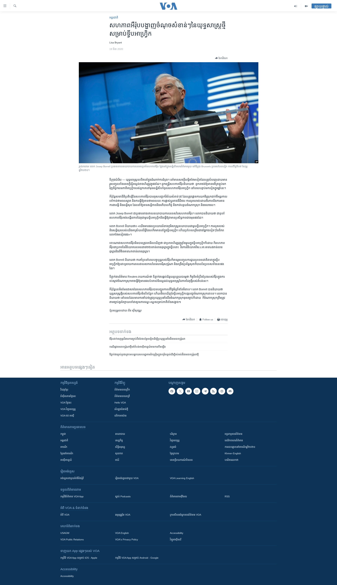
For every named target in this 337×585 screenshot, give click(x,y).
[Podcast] (221, 391)
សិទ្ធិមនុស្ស (120, 446)
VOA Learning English (182, 478)
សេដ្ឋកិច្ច (119, 440)
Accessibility (176, 533)
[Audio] (295, 6)
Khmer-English (233, 453)
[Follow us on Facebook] (171, 391)
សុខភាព (119, 453)
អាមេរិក (63, 446)
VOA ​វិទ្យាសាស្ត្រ (68, 409)
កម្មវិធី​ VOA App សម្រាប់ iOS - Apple (78, 557)
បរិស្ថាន (173, 433)
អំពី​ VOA (64, 514)
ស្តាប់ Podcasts (123, 496)
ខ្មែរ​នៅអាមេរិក (66, 453)
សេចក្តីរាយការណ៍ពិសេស (181, 459)
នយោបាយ (120, 433)
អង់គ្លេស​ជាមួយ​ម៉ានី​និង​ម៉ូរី (72, 478)
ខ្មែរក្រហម (174, 453)
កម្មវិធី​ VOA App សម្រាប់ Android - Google (136, 557)
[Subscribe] (230, 391)
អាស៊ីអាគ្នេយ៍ (66, 459)
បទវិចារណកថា (231, 459)
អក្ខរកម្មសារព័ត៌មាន (233, 433)
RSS (227, 496)
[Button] (221, 58)
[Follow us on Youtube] (188, 391)
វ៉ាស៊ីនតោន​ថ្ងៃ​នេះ (68, 396)
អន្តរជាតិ (113, 17)
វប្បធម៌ (173, 446)
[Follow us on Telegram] (205, 391)
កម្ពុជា (63, 433)
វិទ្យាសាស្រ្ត (175, 440)
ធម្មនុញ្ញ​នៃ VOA (122, 514)
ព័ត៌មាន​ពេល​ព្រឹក (122, 389)
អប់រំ (117, 459)
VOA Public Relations (72, 539)
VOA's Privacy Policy (126, 539)
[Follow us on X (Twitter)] (180, 391)
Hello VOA (120, 402)
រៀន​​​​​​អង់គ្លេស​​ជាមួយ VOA (126, 478)
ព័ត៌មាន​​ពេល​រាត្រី (122, 396)
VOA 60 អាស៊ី (67, 415)
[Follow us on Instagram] (196, 391)
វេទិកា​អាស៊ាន (120, 415)
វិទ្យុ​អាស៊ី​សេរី (175, 539)
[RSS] (213, 391)
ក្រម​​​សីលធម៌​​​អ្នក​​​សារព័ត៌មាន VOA (185, 514)
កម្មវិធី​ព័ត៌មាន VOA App (72, 496)
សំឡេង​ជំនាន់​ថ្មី (121, 409)
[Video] (306, 6)
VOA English (122, 533)
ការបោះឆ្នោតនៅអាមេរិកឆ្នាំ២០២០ (240, 446)
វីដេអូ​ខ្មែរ (64, 389)
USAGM (64, 533)
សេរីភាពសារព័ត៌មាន (234, 440)
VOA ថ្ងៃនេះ (65, 402)
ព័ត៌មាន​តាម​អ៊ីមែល (178, 496)
